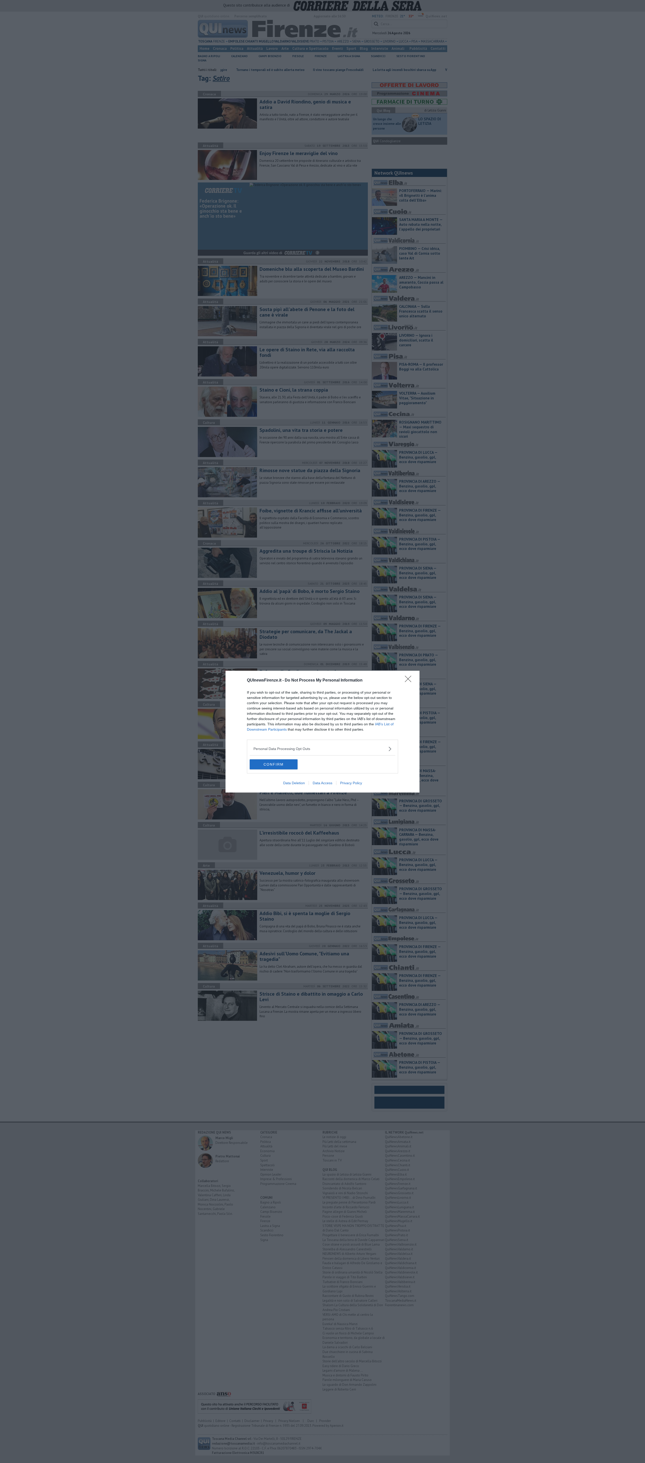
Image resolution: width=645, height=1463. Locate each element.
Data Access (322, 783)
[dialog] (322, 732)
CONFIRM (274, 764)
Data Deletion (294, 783)
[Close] (409, 680)
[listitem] (322, 749)
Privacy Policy (351, 783)
